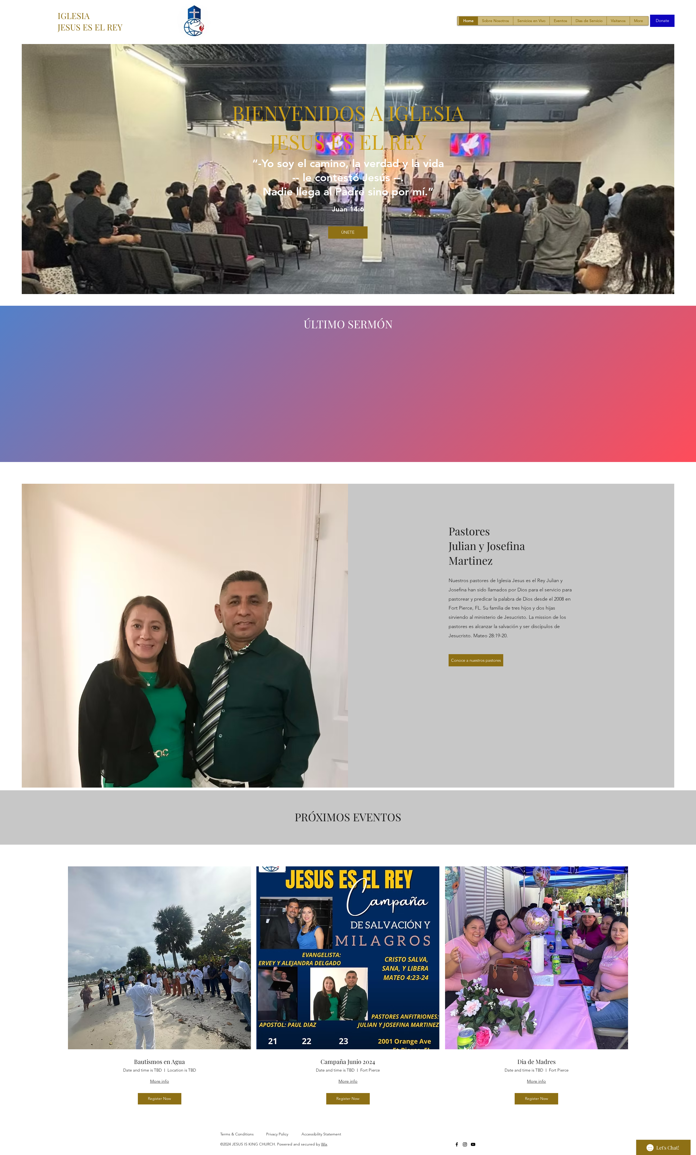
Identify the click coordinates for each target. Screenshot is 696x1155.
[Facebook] (456, 1144)
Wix (324, 1144)
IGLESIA (74, 15)
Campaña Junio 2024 (348, 1061)
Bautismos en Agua (159, 1061)
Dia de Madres (536, 1061)
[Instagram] (465, 1144)
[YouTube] (473, 1144)
